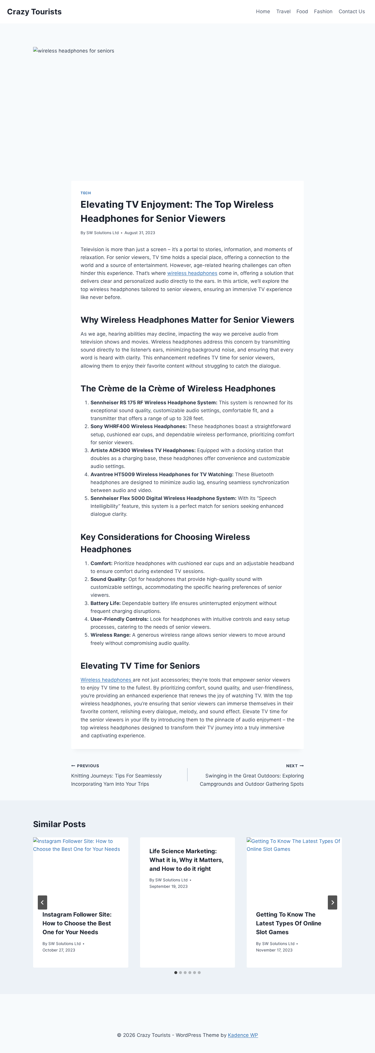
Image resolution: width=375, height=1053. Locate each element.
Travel (283, 11)
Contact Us (352, 11)
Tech (86, 193)
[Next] (332, 902)
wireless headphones (192, 273)
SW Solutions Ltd (102, 232)
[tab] (175, 972)
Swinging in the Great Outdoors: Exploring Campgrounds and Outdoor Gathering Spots (252, 775)
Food (302, 11)
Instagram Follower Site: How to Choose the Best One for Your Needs (77, 923)
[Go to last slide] (42, 902)
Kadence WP (243, 1035)
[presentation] (80, 869)
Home (263, 11)
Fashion (323, 11)
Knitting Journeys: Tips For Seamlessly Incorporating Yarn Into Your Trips (116, 775)
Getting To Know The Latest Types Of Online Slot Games (288, 923)
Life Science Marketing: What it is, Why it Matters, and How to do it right (186, 860)
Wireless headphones (107, 680)
